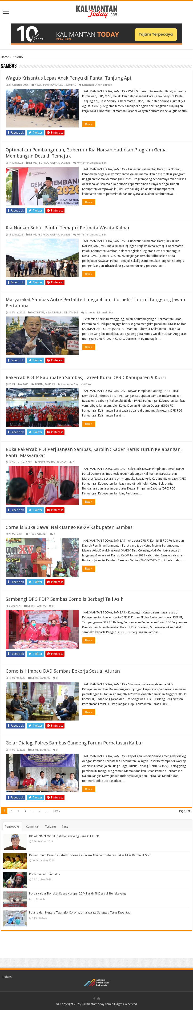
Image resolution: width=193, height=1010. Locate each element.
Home (5, 57)
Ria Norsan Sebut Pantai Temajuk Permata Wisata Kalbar (68, 228)
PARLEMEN (60, 312)
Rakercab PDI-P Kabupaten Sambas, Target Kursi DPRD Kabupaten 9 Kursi (86, 377)
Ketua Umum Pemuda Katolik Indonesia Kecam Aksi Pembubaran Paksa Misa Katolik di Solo (90, 855)
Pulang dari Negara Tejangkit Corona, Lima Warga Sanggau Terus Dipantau (79, 912)
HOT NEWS (37, 312)
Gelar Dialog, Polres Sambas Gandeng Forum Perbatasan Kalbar (74, 743)
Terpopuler (12, 826)
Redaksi (7, 977)
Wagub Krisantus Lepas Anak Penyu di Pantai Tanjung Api (68, 78)
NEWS (38, 84)
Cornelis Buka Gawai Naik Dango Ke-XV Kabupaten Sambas (69, 527)
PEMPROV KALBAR (53, 84)
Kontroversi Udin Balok (44, 874)
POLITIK (39, 384)
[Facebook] (94, 998)
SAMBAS (71, 84)
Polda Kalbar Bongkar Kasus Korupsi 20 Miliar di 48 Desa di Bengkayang (77, 893)
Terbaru (50, 826)
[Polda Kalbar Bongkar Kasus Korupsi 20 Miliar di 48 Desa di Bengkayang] (15, 899)
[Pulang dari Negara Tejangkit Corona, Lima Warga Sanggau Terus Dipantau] (15, 918)
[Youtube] (98, 998)
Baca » (88, 124)
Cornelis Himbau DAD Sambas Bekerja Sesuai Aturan (63, 671)
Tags (65, 826)
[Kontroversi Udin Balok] (15, 880)
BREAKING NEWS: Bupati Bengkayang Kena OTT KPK (64, 836)
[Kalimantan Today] (96, 11)
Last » (56, 811)
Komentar (32, 826)
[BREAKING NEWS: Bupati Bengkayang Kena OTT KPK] (15, 842)
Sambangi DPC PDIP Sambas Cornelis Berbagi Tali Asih (65, 599)
